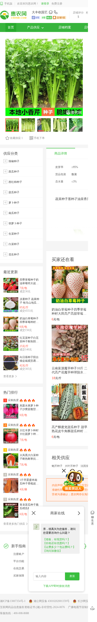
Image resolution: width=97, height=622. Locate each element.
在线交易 (18, 568)
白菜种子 (14, 244)
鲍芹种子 (57, 466)
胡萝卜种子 (15, 223)
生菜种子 (14, 233)
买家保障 (18, 575)
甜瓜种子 (14, 192)
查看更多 (9, 376)
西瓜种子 (14, 171)
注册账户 (18, 554)
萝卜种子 (14, 202)
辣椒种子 (14, 161)
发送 (72, 576)
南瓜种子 (14, 213)
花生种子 (14, 254)
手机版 (8, 3)
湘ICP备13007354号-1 (12, 601)
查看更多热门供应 (14, 523)
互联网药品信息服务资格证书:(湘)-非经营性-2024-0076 (32, 607)
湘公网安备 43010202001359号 (51, 601)
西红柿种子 (15, 182)
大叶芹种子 (71, 466)
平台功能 (18, 561)
